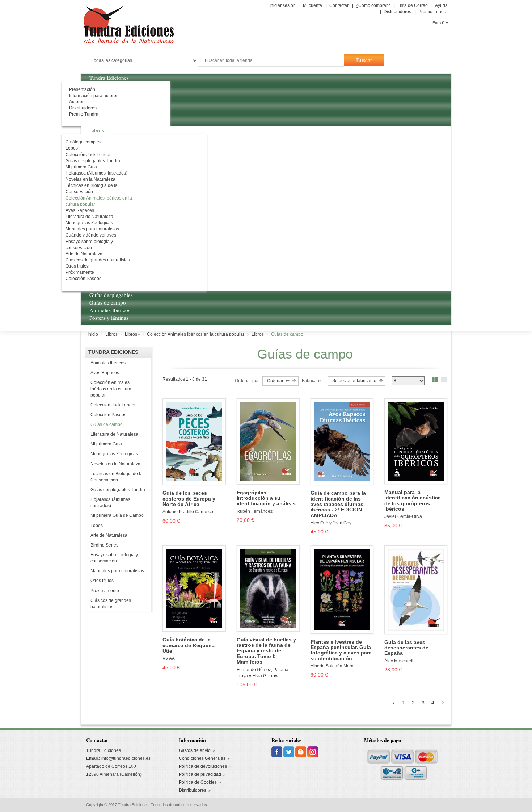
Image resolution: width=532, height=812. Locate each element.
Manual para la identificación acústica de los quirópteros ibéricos (412, 501)
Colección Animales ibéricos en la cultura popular (110, 388)
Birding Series (104, 545)
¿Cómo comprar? (373, 5)
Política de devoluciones (203, 766)
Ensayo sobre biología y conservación (114, 558)
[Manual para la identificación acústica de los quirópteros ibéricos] (416, 441)
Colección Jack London (113, 404)
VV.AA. (169, 658)
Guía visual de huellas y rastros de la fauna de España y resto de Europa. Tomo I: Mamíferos (266, 651)
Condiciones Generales (202, 758)
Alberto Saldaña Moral (333, 666)
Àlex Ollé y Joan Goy (331, 523)
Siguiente (444, 703)
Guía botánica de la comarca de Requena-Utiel (189, 645)
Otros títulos (102, 580)
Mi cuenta (312, 5)
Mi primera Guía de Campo (117, 515)
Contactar (339, 5)
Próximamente (104, 590)
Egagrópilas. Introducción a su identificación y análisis (266, 498)
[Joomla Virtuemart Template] (277, 751)
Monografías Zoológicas (114, 453)
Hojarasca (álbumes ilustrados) (110, 502)
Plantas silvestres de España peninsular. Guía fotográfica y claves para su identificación (341, 650)
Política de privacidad (200, 774)
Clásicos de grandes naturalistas (110, 603)
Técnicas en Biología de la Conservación (116, 476)
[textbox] (271, 61)
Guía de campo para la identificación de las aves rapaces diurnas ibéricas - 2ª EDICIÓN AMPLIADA (338, 504)
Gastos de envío (195, 750)
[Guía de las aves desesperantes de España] (416, 589)
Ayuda (441, 5)
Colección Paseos (108, 414)
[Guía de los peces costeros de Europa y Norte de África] (194, 441)
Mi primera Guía (106, 444)
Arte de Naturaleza (108, 535)
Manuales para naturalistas (117, 570)
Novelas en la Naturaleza (115, 463)
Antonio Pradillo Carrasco (187, 511)
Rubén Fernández (255, 511)
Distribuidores (397, 11)
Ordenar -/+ (278, 380)
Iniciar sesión (283, 5)
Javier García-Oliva (403, 516)
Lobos (96, 525)
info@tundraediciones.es (126, 758)
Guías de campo (106, 424)
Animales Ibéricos (108, 362)
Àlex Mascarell (398, 661)
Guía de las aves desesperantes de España (406, 648)
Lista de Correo (412, 5)
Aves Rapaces (104, 372)
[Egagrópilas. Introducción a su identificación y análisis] (268, 441)
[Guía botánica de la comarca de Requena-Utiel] (194, 588)
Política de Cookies (198, 782)
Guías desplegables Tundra (117, 489)
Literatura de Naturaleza (114, 434)
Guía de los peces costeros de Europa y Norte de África (188, 498)
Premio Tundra (433, 11)
